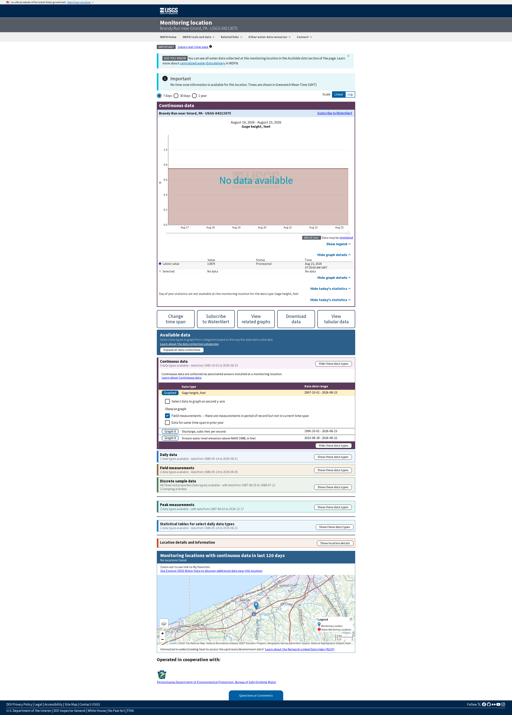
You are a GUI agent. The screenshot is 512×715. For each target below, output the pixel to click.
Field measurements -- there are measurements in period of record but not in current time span (240, 416)
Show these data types (333, 457)
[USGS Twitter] (479, 705)
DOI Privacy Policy (19, 704)
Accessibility (53, 704)
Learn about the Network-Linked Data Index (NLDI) (299, 649)
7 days (167, 95)
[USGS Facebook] (484, 705)
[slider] (348, 232)
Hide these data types (333, 364)
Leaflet (172, 643)
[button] (256, 606)
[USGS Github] (488, 705)
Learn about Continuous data (181, 378)
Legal (38, 704)
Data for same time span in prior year (197, 422)
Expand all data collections (181, 350)
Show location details (335, 543)
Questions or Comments (256, 695)
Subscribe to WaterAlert (334, 113)
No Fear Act (116, 710)
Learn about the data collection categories (189, 344)
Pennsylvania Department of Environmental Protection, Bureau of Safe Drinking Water (216, 682)
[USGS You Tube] (498, 705)
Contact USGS (90, 704)
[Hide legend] (351, 619)
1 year (202, 95)
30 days (185, 95)
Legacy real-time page (193, 47)
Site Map (71, 704)
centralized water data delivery (202, 63)
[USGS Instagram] (503, 705)
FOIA (130, 710)
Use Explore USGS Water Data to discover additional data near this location (211, 571)
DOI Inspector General (69, 710)
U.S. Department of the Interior (28, 710)
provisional (346, 237)
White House (97, 710)
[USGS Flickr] (493, 705)
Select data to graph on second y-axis (198, 401)
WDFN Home (168, 37)
